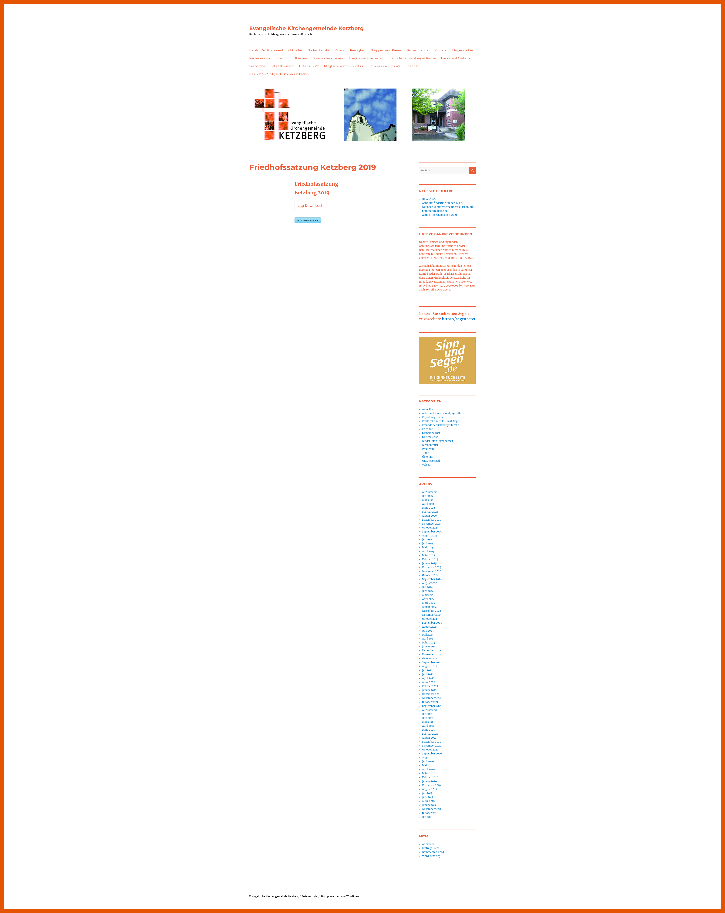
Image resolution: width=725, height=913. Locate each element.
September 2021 (431, 706)
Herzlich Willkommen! (266, 50)
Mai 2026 (427, 500)
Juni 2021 (427, 718)
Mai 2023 (427, 634)
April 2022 (428, 678)
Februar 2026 (430, 511)
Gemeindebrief (417, 50)
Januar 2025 (429, 563)
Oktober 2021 (430, 702)
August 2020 (429, 757)
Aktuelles (295, 50)
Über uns (301, 58)
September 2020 (432, 753)
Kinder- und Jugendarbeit (454, 50)
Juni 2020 (428, 761)
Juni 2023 (427, 630)
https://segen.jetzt (458, 319)
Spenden (413, 66)
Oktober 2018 (430, 813)
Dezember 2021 (431, 694)
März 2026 (428, 507)
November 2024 (431, 571)
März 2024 (428, 603)
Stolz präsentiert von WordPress (340, 896)
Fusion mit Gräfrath (455, 58)
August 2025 (429, 535)
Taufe (425, 453)
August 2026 (429, 492)
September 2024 (432, 579)
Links (396, 66)
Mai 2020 (427, 765)
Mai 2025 (427, 547)
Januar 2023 (429, 646)
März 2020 (428, 773)
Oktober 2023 (430, 618)
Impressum (378, 66)
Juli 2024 (427, 587)
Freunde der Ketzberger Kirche (412, 58)
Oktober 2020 (430, 749)
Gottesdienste (318, 50)
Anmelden (428, 844)
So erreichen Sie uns (328, 58)
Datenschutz (309, 66)
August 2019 (429, 789)
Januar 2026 (429, 515)
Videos (340, 50)
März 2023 (428, 642)
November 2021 (431, 698)
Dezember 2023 (431, 611)
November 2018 (431, 809)
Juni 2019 (427, 797)
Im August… (429, 199)
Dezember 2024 (431, 567)
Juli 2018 (427, 817)
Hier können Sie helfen (366, 58)
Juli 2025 (427, 539)
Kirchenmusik (259, 58)
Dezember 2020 (431, 741)
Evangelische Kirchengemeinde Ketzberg (306, 28)
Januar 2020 (429, 781)
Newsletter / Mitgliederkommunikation (279, 74)
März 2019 (428, 801)
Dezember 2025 (431, 519)
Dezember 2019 (431, 785)
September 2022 (432, 662)
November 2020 (431, 745)
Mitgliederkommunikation (344, 66)
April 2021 (428, 725)
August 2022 (429, 666)
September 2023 (432, 622)
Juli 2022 (427, 670)
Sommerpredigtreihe (434, 211)
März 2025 (428, 555)
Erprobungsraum (432, 417)
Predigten (357, 50)
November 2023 (431, 614)
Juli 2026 (427, 496)
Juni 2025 (428, 543)
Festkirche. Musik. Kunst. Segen (441, 421)
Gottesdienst (430, 437)
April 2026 (428, 503)
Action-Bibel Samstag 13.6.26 (440, 215)
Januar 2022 (429, 690)
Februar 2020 (430, 777)
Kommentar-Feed (433, 852)
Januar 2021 (429, 737)
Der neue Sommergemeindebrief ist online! (448, 207)
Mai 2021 (427, 721)
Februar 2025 (430, 559)
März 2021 (428, 729)
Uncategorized (431, 460)
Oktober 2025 (430, 527)
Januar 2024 (429, 607)
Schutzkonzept (282, 66)
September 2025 (432, 531)
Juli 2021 (427, 714)
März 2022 (428, 682)
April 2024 (428, 599)
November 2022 (431, 654)
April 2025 (428, 551)
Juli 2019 (427, 793)
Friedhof (282, 58)
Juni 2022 (428, 674)
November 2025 (431, 523)
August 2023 (429, 626)
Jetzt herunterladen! (308, 220)
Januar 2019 (429, 805)
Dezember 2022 (431, 650)
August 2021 (429, 710)
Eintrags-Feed (431, 848)
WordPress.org (431, 856)
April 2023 (428, 638)
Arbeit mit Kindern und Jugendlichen (444, 413)
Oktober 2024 (430, 575)
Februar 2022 (430, 686)
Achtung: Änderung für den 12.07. (442, 203)
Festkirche (257, 66)
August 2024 (429, 583)
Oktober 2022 (430, 658)
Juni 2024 (428, 591)
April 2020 (428, 769)
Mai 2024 (427, 595)
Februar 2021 (430, 733)
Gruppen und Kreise (386, 50)
